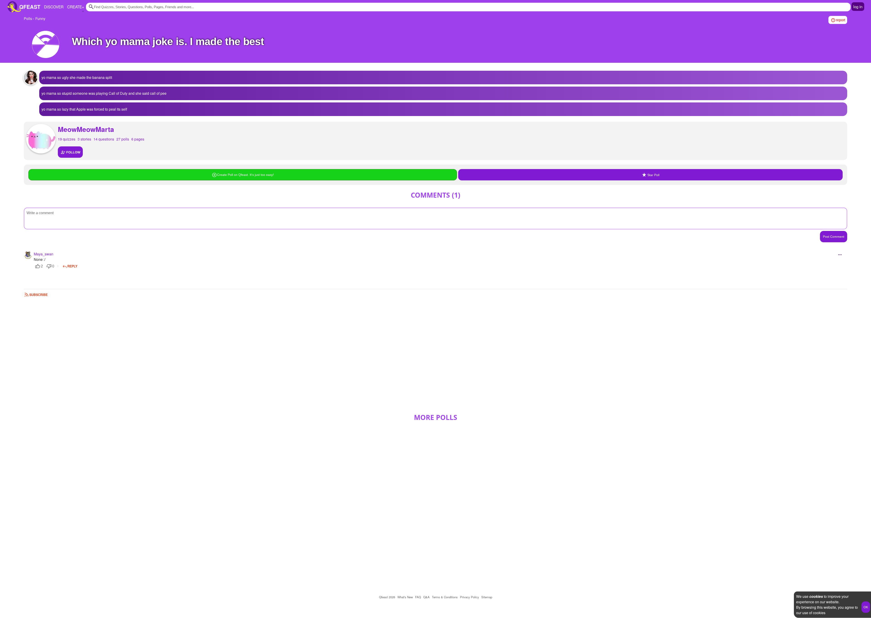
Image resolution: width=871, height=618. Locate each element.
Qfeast (387, 597)
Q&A (426, 597)
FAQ (418, 597)
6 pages (137, 139)
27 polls (122, 139)
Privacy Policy (469, 597)
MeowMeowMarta (86, 129)
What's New (405, 597)
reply (72, 266)
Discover (54, 7)
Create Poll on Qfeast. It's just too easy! (245, 175)
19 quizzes (66, 139)
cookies (816, 596)
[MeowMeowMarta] (41, 138)
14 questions (103, 139)
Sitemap (486, 597)
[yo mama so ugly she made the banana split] (30, 77)
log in (857, 6)
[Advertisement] (435, 357)
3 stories (84, 139)
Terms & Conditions (445, 597)
